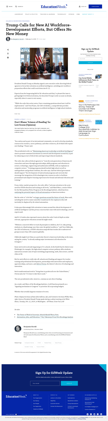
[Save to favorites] (8, 54)
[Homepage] (54, 6)
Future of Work (40, 346)
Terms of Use (54, 414)
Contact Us (53, 395)
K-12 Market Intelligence (91, 406)
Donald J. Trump (29, 346)
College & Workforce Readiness (18, 21)
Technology (61, 14)
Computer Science (29, 342)
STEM (39, 342)
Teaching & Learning (47, 14)
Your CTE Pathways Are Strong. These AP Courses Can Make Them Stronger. (89, 108)
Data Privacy (58, 342)
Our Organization (37, 398)
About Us (36, 395)
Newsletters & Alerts (73, 400)
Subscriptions (71, 398)
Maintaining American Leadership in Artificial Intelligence (53, 151)
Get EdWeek (71, 395)
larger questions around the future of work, (50, 197)
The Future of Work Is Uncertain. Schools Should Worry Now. (38, 315)
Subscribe (95, 6)
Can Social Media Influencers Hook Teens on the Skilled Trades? (89, 80)
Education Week (38, 329)
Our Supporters (37, 406)
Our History (36, 400)
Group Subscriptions (73, 403)
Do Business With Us (91, 395)
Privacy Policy (65, 414)
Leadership (19, 14)
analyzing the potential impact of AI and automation (32, 192)
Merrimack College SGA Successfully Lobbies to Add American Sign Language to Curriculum (89, 130)
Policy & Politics (31, 14)
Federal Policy (47, 342)
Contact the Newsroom (56, 406)
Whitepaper (89, 102)
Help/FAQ (52, 400)
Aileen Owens (41, 264)
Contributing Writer (29, 329)
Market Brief (87, 14)
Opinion (71, 14)
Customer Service (54, 403)
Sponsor (81, 122)
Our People (36, 403)
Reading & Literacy (20, 119)
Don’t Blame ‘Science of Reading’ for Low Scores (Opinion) (33, 123)
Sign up (69, 383)
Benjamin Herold (18, 39)
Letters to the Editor (55, 398)
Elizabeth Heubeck (83, 85)
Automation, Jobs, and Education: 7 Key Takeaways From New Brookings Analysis (45, 317)
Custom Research (89, 409)
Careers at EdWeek (38, 409)
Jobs (78, 14)
